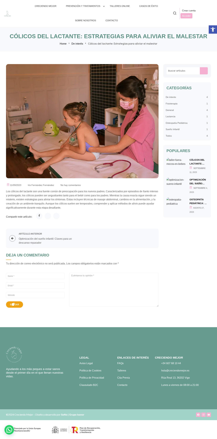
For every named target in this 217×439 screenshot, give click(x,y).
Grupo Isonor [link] (76, 414)
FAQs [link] (120, 363)
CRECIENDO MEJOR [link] (45, 6)
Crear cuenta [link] (189, 10)
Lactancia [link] (170, 116)
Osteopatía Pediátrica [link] (176, 123)
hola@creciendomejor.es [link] (175, 370)
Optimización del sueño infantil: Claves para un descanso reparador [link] (198, 181)
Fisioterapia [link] (171, 103)
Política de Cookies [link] (90, 370)
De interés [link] (77, 43)
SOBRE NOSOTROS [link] (85, 20)
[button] (9, 430)
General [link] (170, 110)
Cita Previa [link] (123, 377)
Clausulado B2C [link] (88, 385)
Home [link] (63, 43)
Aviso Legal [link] (86, 363)
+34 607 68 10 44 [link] (171, 363)
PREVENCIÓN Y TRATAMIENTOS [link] (83, 6)
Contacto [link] (122, 385)
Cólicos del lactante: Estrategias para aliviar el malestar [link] (197, 162)
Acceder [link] (186, 15)
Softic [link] (64, 414)
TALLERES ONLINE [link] (120, 6)
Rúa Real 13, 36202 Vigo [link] (175, 377)
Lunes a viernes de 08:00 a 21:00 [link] (180, 385)
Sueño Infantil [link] (173, 129)
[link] (213, 29)
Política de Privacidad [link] (91, 377)
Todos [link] (169, 135)
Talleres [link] (121, 370)
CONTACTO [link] (111, 20)
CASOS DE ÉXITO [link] (148, 6)
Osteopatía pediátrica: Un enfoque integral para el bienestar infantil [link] (199, 201)
